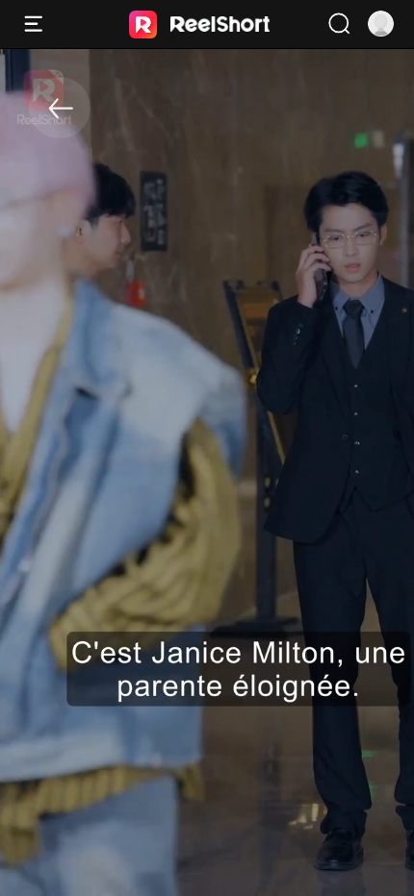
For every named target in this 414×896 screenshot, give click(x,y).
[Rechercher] (338, 24)
